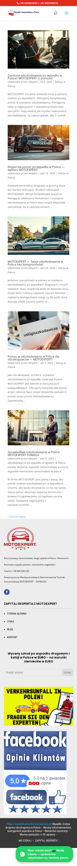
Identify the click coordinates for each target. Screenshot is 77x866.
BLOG (10, 629)
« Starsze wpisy (17, 516)
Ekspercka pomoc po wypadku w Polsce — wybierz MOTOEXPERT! (36, 168)
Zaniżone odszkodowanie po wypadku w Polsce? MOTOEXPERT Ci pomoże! (35, 76)
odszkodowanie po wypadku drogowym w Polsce (37, 462)
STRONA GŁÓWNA (17, 613)
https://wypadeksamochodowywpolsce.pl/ (29, 824)
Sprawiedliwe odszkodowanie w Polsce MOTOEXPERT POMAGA (34, 453)
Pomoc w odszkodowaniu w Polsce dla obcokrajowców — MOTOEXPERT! (33, 358)
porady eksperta (17, 467)
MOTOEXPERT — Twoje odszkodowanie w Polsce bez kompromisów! (35, 263)
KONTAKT (12, 637)
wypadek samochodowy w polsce (48, 467)
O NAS (10, 621)
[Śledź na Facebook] (7, 592)
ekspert (32, 81)
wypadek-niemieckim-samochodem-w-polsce (34, 471)
